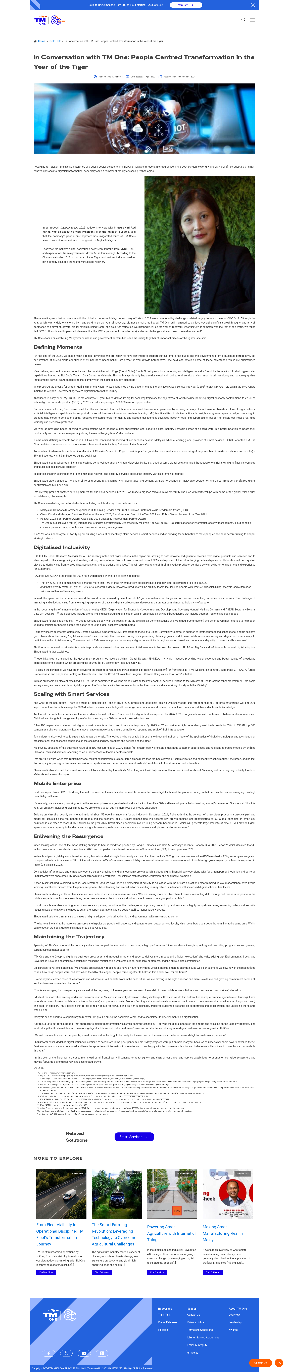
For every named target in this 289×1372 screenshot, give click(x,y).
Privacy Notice (195, 1322)
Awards (233, 1329)
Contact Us (193, 1314)
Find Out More (46, 1272)
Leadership (235, 1322)
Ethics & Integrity (197, 1345)
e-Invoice (192, 1352)
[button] (186, 5)
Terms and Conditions (200, 1329)
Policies (163, 1329)
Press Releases (167, 1322)
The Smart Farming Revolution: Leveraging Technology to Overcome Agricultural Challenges (114, 1234)
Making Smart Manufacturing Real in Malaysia (223, 1233)
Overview (234, 1314)
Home (41, 41)
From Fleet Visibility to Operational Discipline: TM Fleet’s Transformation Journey (60, 1234)
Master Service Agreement (203, 1337)
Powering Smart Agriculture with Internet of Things (171, 1233)
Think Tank (164, 1314)
